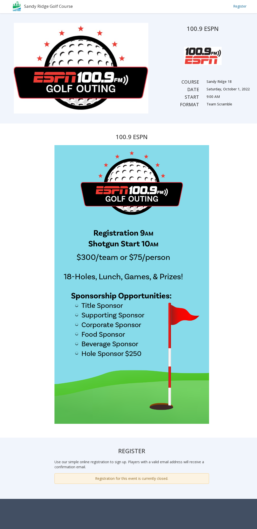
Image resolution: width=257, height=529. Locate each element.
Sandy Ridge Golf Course (48, 6)
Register (239, 6)
